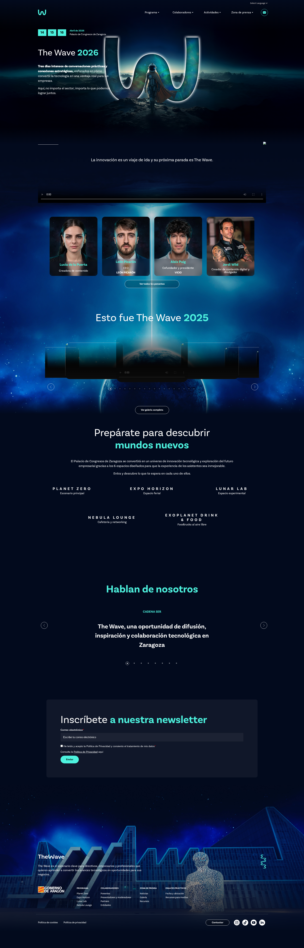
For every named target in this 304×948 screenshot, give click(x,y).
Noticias (144, 893)
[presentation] (44, 625)
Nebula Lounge (84, 905)
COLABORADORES (110, 888)
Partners (105, 901)
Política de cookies (48, 922)
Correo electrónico (72, 729)
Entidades (106, 905)
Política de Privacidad (86, 751)
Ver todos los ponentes (152, 284)
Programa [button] (151, 12)
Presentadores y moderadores (116, 897)
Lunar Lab (82, 901)
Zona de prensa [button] (241, 12)
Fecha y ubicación (175, 893)
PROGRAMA (82, 888)
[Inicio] (42, 12)
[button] (110, 388)
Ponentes (105, 893)
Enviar (69, 759)
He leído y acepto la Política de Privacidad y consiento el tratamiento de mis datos (110, 746)
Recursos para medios (177, 897)
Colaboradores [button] (182, 12)
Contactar (217, 922)
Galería (143, 897)
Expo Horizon (83, 897)
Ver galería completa (152, 410)
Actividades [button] (211, 12)
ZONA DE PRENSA (148, 888)
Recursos (144, 901)
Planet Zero (82, 893)
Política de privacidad (75, 922)
